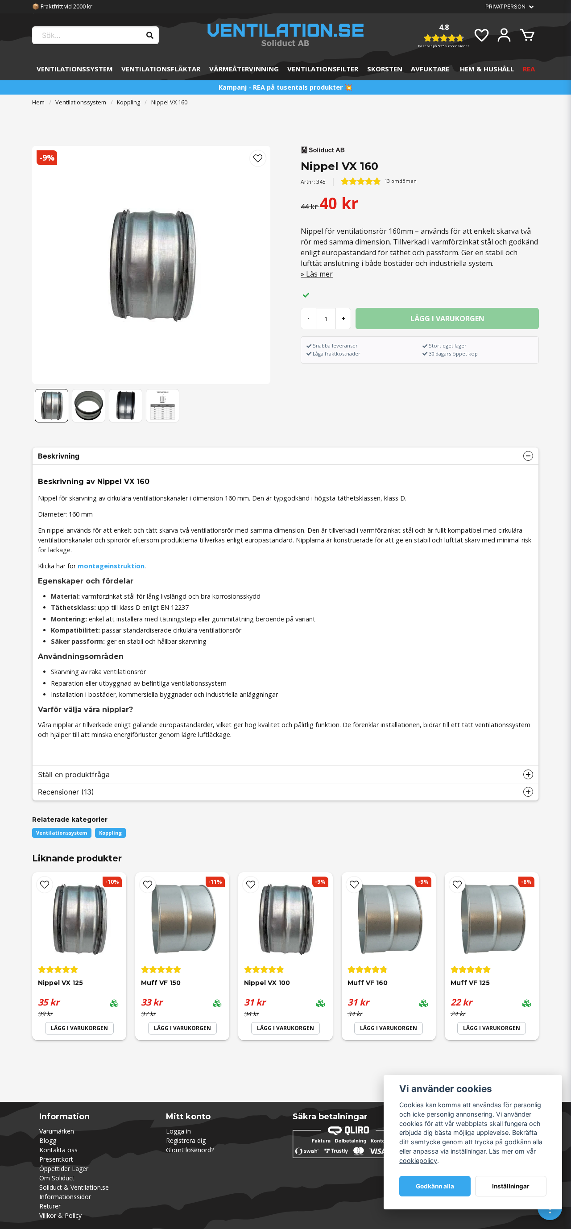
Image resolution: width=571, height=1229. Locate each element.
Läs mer (319, 274)
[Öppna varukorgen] (527, 35)
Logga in (178, 1131)
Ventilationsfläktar (160, 68)
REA (529, 68)
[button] (258, 158)
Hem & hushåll (487, 68)
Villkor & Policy (60, 1215)
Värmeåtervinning (244, 68)
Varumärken (56, 1131)
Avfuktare (430, 68)
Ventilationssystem (75, 68)
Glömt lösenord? (190, 1150)
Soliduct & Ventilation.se (74, 1187)
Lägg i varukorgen (79, 1028)
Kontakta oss (58, 1150)
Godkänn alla (435, 1186)
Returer (50, 1206)
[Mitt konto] (504, 35)
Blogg (47, 1140)
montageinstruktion (111, 566)
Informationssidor (65, 1196)
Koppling (128, 102)
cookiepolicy (418, 1160)
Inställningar (511, 1186)
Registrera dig (186, 1140)
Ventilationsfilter (322, 68)
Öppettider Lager (63, 1168)
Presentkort (56, 1159)
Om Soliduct (56, 1178)
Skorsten (384, 68)
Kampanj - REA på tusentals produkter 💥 (285, 87)
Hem (38, 102)
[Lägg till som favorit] (480, 35)
